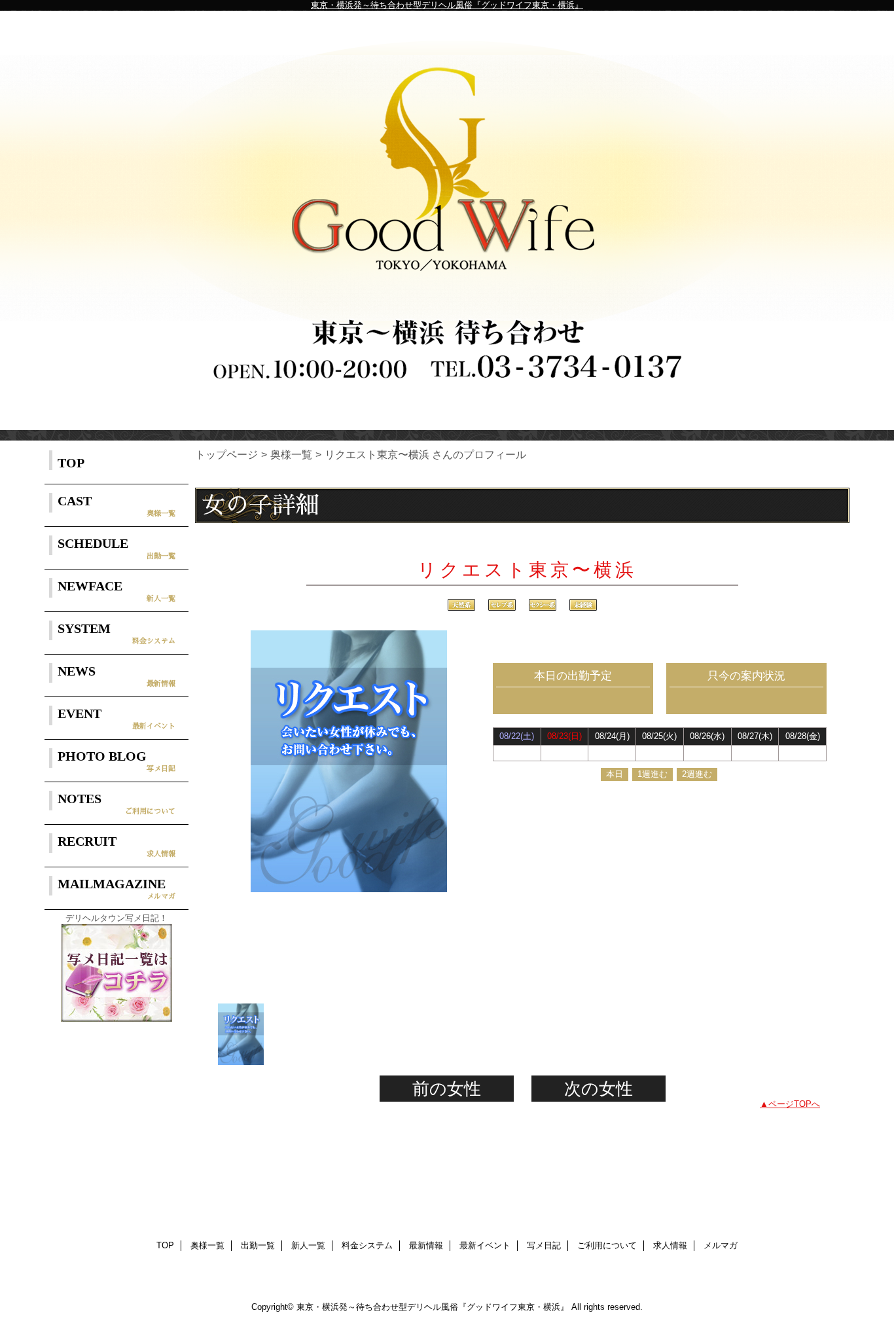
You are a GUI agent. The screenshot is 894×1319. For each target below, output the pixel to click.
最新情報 (426, 1245)
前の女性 (446, 1088)
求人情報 (670, 1245)
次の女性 (598, 1088)
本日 (614, 774)
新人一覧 (308, 1245)
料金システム (367, 1245)
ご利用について (607, 1245)
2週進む (697, 774)
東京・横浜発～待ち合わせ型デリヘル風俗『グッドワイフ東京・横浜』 (447, 5)
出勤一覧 (258, 1245)
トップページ (226, 454)
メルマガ (721, 1245)
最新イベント (484, 1245)
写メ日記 (544, 1245)
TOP (71, 463)
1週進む (652, 774)
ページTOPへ (794, 1104)
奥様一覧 (291, 454)
